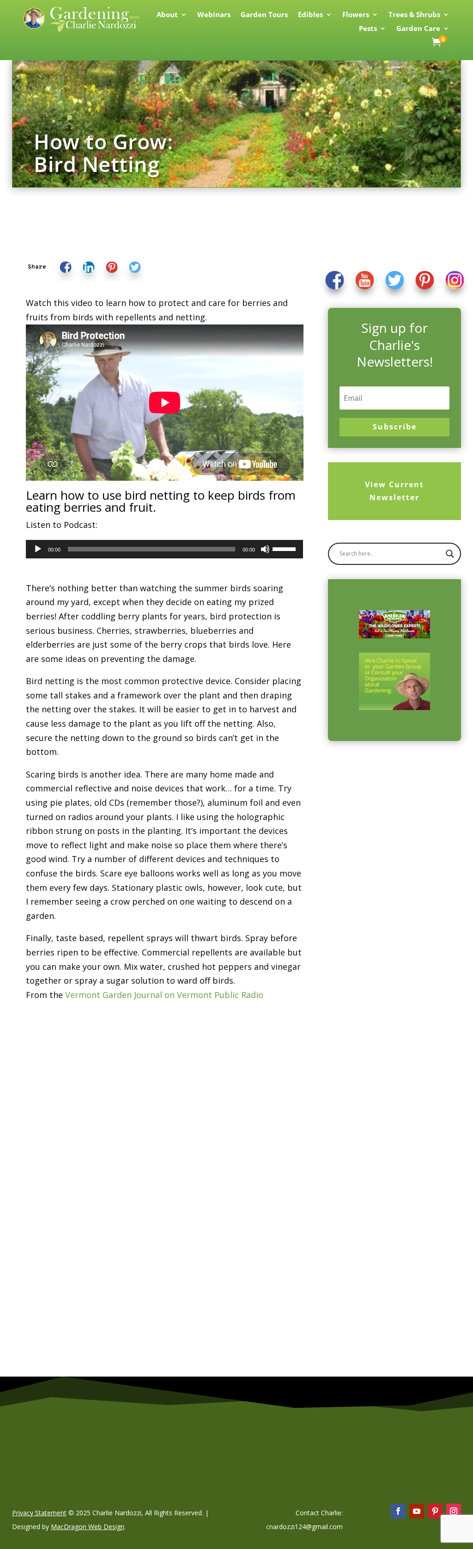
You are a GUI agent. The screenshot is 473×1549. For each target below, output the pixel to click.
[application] (164, 549)
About (167, 15)
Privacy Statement (39, 1512)
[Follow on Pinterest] (435, 1511)
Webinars (213, 15)
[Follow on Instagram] (453, 1511)
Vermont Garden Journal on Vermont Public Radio (164, 994)
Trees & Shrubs (414, 15)
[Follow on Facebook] (398, 1511)
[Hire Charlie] (395, 681)
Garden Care (418, 29)
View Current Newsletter (394, 490)
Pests (368, 29)
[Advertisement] (384, 901)
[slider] (285, 548)
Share (37, 267)
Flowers (355, 15)
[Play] (37, 549)
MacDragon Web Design (87, 1526)
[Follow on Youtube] (416, 1511)
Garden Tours (264, 15)
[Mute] (265, 549)
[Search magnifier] (449, 553)
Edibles (310, 15)
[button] (37, 267)
